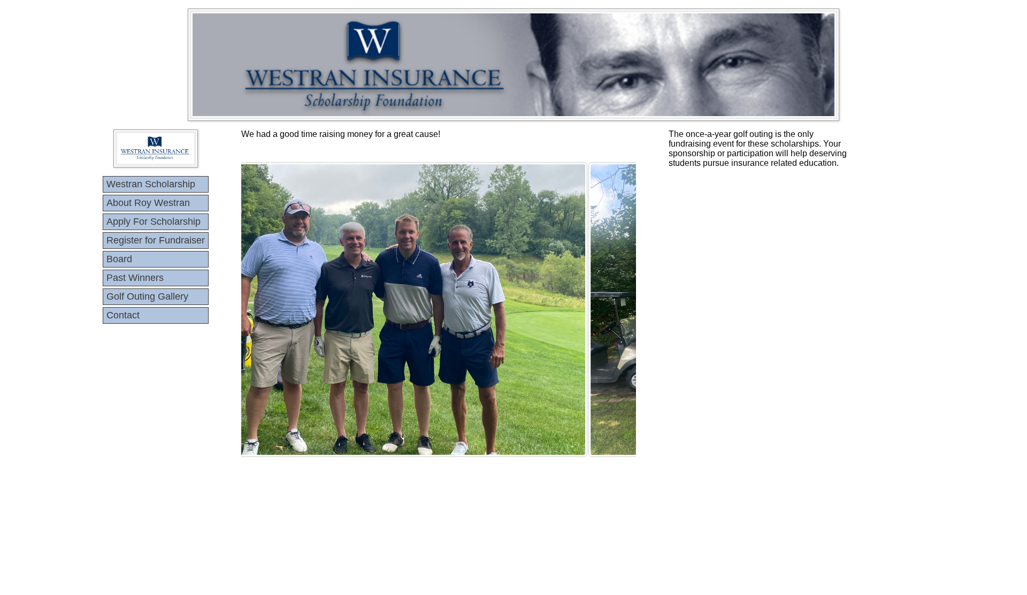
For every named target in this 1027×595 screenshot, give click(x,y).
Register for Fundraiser (155, 240)
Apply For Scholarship (153, 221)
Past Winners (135, 277)
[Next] (613, 309)
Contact (123, 315)
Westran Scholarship (150, 184)
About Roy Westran (148, 202)
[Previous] (263, 309)
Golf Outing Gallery (147, 296)
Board (119, 259)
